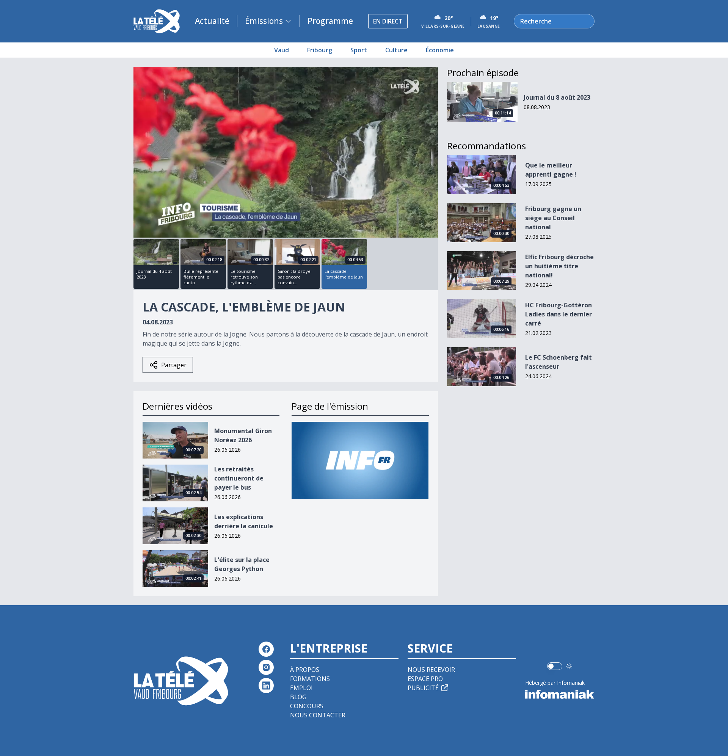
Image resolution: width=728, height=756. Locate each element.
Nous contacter (317, 715)
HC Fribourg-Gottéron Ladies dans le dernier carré (558, 314)
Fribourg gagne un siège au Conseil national (553, 218)
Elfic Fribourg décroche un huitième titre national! (559, 266)
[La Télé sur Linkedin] (266, 685)
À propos (304, 669)
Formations (310, 679)
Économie (440, 50)
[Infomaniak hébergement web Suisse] (560, 694)
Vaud (281, 50)
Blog (298, 697)
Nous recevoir (431, 669)
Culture (396, 50)
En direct (388, 21)
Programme (330, 21)
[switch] (554, 666)
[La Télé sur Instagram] (266, 667)
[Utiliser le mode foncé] (569, 666)
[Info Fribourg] (360, 460)
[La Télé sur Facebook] (266, 649)
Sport (358, 50)
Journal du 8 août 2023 (557, 97)
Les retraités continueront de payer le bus (239, 478)
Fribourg (319, 50)
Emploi (301, 688)
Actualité (212, 21)
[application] (285, 152)
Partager (174, 365)
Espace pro (425, 679)
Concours (306, 706)
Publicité (423, 688)
